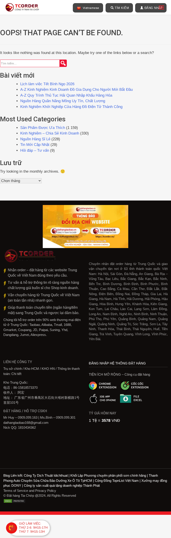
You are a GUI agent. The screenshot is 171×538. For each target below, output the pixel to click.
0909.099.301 (65, 417)
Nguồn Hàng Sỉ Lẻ (35, 139)
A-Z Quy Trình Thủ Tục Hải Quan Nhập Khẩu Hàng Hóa (66, 95)
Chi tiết (16, 374)
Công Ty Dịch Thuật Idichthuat (46, 475)
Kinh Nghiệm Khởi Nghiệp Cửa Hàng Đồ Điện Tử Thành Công (72, 107)
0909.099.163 (27, 417)
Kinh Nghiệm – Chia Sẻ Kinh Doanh (49, 133)
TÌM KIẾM (122, 8)
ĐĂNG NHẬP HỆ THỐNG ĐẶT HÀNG (117, 363)
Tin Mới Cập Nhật (34, 145)
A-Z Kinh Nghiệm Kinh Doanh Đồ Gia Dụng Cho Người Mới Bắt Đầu (76, 89)
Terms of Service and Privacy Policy (29, 490)
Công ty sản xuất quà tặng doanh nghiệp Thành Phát (62, 485)
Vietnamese (90, 8)
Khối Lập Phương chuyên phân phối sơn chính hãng (108, 475)
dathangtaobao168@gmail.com (26, 422)
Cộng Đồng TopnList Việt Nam (117, 480)
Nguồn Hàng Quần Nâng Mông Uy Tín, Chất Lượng (62, 101)
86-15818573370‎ (25, 387)
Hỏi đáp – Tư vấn (34, 150)
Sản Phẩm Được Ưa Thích (42, 128)
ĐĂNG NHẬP (154, 8)
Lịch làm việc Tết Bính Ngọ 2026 (47, 84)
